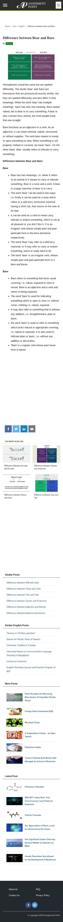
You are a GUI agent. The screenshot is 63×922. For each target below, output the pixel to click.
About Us (13, 889)
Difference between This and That (23, 595)
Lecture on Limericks (17, 661)
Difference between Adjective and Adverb (26, 607)
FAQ (38, 889)
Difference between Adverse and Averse (26, 613)
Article (9, 43)
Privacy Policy (43, 895)
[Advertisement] (31, 389)
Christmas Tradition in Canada (21, 645)
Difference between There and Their (24, 588)
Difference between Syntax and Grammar (26, 601)
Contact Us (14, 895)
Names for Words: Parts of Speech (23, 639)
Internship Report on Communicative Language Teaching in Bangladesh (29, 653)
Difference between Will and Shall (22, 582)
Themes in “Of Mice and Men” (21, 633)
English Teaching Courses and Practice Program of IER (31, 669)
